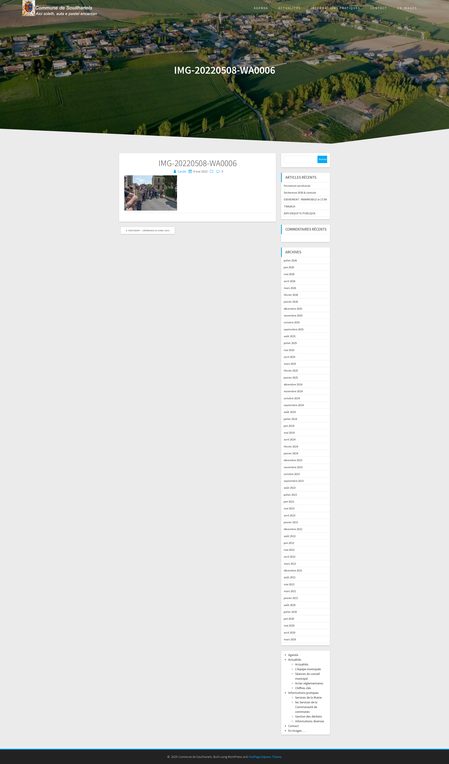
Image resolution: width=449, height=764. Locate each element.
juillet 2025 (290, 343)
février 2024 (291, 446)
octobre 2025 (292, 322)
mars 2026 (290, 288)
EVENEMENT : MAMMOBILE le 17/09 (305, 199)
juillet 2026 (290, 260)
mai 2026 (289, 274)
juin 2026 (289, 267)
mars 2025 (290, 363)
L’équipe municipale (308, 669)
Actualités (289, 8)
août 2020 (290, 605)
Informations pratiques (335, 8)
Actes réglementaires (309, 683)
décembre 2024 (293, 384)
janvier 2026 (291, 301)
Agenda (261, 8)
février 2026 (291, 295)
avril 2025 (289, 357)
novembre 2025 (293, 315)
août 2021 (290, 577)
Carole (182, 171)
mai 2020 (289, 625)
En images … (409, 8)
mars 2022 (290, 563)
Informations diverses (309, 721)
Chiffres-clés (303, 688)
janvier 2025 (291, 377)
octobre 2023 (292, 474)
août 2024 (290, 412)
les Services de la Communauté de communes (306, 707)
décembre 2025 (293, 308)
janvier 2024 (291, 453)
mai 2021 (289, 584)
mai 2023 (289, 508)
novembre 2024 (293, 391)
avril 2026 (289, 281)
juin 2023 (289, 501)
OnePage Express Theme (265, 757)
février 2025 (291, 370)
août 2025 (290, 336)
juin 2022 (289, 543)
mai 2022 (289, 549)
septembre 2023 (294, 481)
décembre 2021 (293, 570)
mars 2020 (290, 639)
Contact (378, 8)
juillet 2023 (290, 494)
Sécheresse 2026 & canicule (300, 192)
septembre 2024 (294, 405)
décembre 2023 (293, 460)
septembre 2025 (294, 329)
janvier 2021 (291, 598)
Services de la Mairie (308, 697)
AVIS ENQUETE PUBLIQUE (300, 213)
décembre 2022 (293, 529)
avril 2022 (289, 556)
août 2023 (290, 487)
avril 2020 (289, 632)
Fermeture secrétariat (297, 185)
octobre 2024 (292, 398)
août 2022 (290, 536)
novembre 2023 (293, 467)
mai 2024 (289, 432)
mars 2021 (290, 591)
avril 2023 (289, 515)
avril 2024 (289, 439)
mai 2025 (289, 350)
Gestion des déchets (308, 716)
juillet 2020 (290, 612)
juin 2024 (289, 426)
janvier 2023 (291, 522)
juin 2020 (289, 618)
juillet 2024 (290, 419)
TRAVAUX (289, 206)
